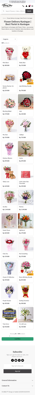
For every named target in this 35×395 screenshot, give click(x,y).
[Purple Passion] (9, 291)
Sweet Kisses (6, 230)
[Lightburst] (26, 221)
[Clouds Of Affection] (9, 267)
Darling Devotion (24, 300)
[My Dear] (9, 125)
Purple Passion (7, 300)
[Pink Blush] (9, 53)
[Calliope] (26, 125)
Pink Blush (6, 62)
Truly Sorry (6, 324)
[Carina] (26, 148)
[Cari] (4, 11)
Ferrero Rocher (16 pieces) (8, 87)
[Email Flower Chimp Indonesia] (22, 360)
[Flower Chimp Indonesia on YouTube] (15, 360)
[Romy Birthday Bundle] (26, 267)
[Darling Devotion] (26, 291)
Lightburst (22, 230)
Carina (21, 158)
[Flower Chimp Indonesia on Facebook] (12, 360)
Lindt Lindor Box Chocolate (24, 182)
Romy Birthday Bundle (25, 277)
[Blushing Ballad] (9, 102)
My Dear (5, 134)
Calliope (21, 134)
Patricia (21, 207)
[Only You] (9, 244)
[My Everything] (26, 244)
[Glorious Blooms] (9, 148)
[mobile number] (23, 6)
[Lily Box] (9, 197)
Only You (5, 253)
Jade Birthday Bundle (25, 86)
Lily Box (5, 207)
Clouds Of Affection (8, 277)
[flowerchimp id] (7, 6)
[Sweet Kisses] (9, 221)
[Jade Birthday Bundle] (26, 76)
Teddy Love (6, 181)
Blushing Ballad (7, 111)
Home (4, 18)
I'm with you (22, 324)
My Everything (23, 253)
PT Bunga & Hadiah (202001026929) (18, 392)
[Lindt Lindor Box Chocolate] (26, 172)
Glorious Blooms (7, 158)
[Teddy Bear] (26, 53)
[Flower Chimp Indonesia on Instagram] (19, 360)
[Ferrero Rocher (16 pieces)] (9, 76)
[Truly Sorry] (9, 314)
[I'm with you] (26, 314)
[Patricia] (26, 197)
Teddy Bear (22, 62)
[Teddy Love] (9, 172)
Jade (20, 111)
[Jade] (26, 102)
